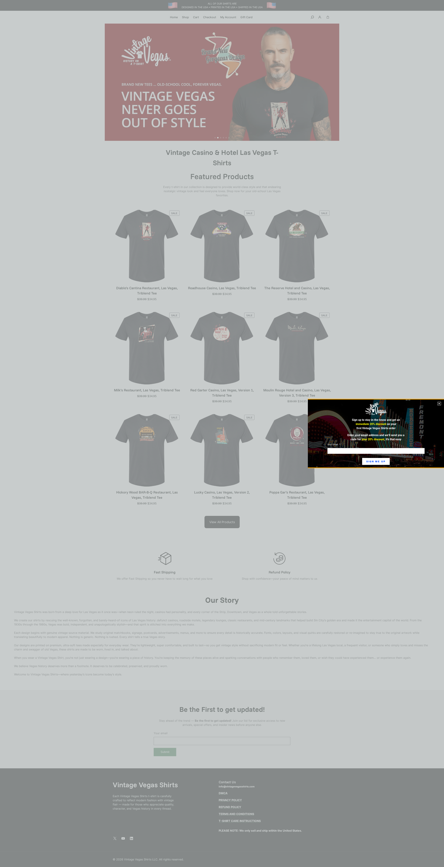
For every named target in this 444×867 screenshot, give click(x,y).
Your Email (333, 444)
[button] (439, 403)
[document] (222, 433)
